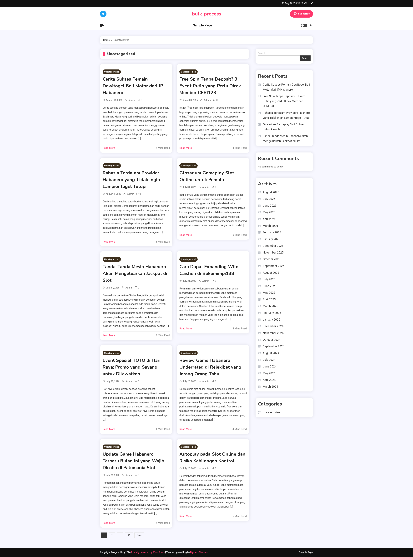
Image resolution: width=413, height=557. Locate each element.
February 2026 (272, 232)
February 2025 (272, 312)
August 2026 (271, 192)
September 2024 (273, 346)
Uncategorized (111, 72)
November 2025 (273, 252)
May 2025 (269, 292)
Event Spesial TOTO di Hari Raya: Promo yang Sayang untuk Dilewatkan (132, 367)
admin (131, 100)
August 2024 (271, 353)
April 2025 (269, 299)
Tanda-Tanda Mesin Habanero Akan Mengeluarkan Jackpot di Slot (135, 273)
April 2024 (269, 379)
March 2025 (270, 306)
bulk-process (206, 14)
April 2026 (269, 219)
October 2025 (271, 259)
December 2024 (273, 326)
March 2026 (270, 225)
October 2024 (271, 339)
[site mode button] (304, 25)
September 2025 (273, 266)
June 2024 (269, 366)
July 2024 (269, 359)
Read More (109, 147)
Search (261, 53)
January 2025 (271, 319)
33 (129, 535)
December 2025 (273, 245)
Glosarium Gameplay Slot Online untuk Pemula (283, 127)
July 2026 (269, 198)
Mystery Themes (199, 552)
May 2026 (269, 212)
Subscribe (304, 13)
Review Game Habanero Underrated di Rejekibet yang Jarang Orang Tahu (210, 367)
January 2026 (271, 239)
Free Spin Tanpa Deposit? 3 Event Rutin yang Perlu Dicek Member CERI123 (210, 86)
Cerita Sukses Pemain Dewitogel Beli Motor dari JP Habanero (133, 86)
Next (139, 535)
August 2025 (271, 272)
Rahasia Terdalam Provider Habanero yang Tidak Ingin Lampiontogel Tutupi (131, 180)
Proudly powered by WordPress (148, 552)
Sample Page (202, 25)
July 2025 (269, 279)
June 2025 (269, 286)
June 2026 (269, 205)
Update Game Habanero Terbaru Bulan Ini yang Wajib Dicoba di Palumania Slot (133, 461)
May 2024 (269, 373)
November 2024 (273, 333)
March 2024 (270, 386)
